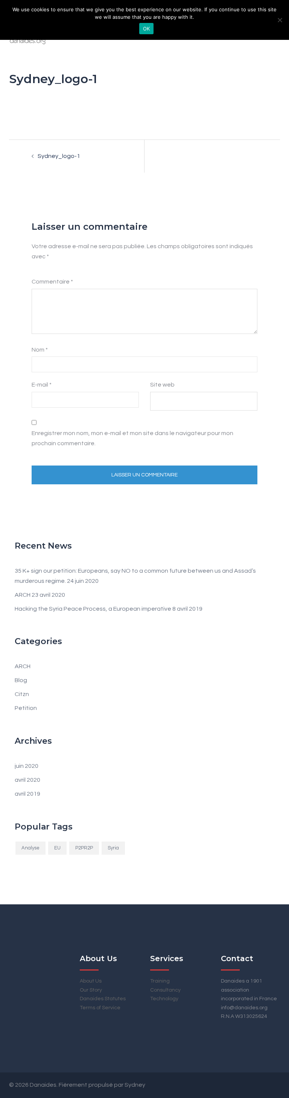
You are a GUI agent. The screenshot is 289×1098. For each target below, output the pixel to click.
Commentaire (52, 282)
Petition (26, 708)
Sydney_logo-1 (59, 156)
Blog (21, 680)
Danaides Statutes (103, 998)
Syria (113, 848)
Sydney (135, 1085)
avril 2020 (27, 780)
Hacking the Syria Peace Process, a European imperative (93, 609)
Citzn (22, 694)
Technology (164, 998)
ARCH (22, 595)
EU (57, 848)
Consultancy (165, 990)
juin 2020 (26, 766)
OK (146, 29)
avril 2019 (27, 794)
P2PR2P (84, 848)
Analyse (30, 848)
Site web (162, 385)
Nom (40, 350)
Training (160, 981)
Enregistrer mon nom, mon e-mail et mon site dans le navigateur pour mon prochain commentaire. (132, 438)
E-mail (42, 385)
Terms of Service (100, 1007)
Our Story (91, 990)
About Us (91, 981)
